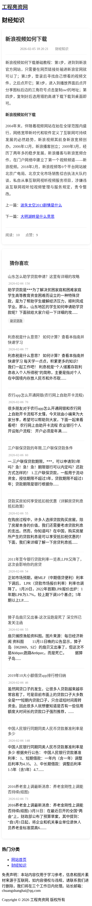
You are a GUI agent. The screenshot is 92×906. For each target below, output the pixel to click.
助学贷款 (16, 321)
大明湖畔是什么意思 (37, 217)
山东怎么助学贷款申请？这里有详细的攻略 (43, 277)
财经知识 (18, 865)
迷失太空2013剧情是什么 (41, 205)
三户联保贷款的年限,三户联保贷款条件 (40, 448)
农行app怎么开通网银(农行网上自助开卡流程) (46, 395)
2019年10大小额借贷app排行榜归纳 (37, 676)
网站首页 (18, 860)
